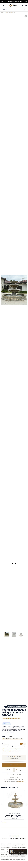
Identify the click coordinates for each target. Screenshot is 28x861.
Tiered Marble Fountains (14, 813)
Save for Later (14, 777)
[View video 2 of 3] (14, 634)
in (21, 743)
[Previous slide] (3, 290)
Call (8, 769)
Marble (9, 12)
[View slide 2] (14, 563)
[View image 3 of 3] (21, 634)
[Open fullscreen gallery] (14, 289)
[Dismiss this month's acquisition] (26, 850)
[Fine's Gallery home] (14, 5)
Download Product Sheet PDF (15, 779)
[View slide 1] (12, 563)
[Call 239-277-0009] (22, 5)
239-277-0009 (20, 781)
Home (2, 12)
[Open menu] (3, 5)
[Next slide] (25, 290)
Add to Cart (14, 765)
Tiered (14, 12)
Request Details (21, 770)
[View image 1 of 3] (7, 634)
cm (24, 743)
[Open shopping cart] (25, 5)
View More (4, 822)
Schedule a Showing (15, 774)
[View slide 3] (15, 563)
